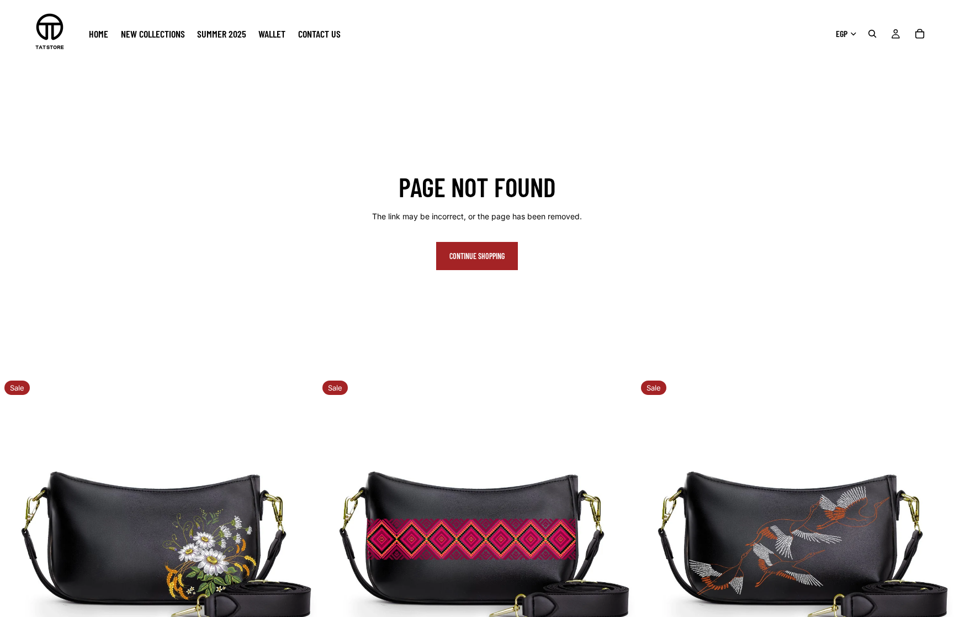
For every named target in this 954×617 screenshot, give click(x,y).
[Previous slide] (16, 535)
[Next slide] (300, 535)
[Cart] (920, 34)
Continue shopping (477, 256)
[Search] (872, 34)
